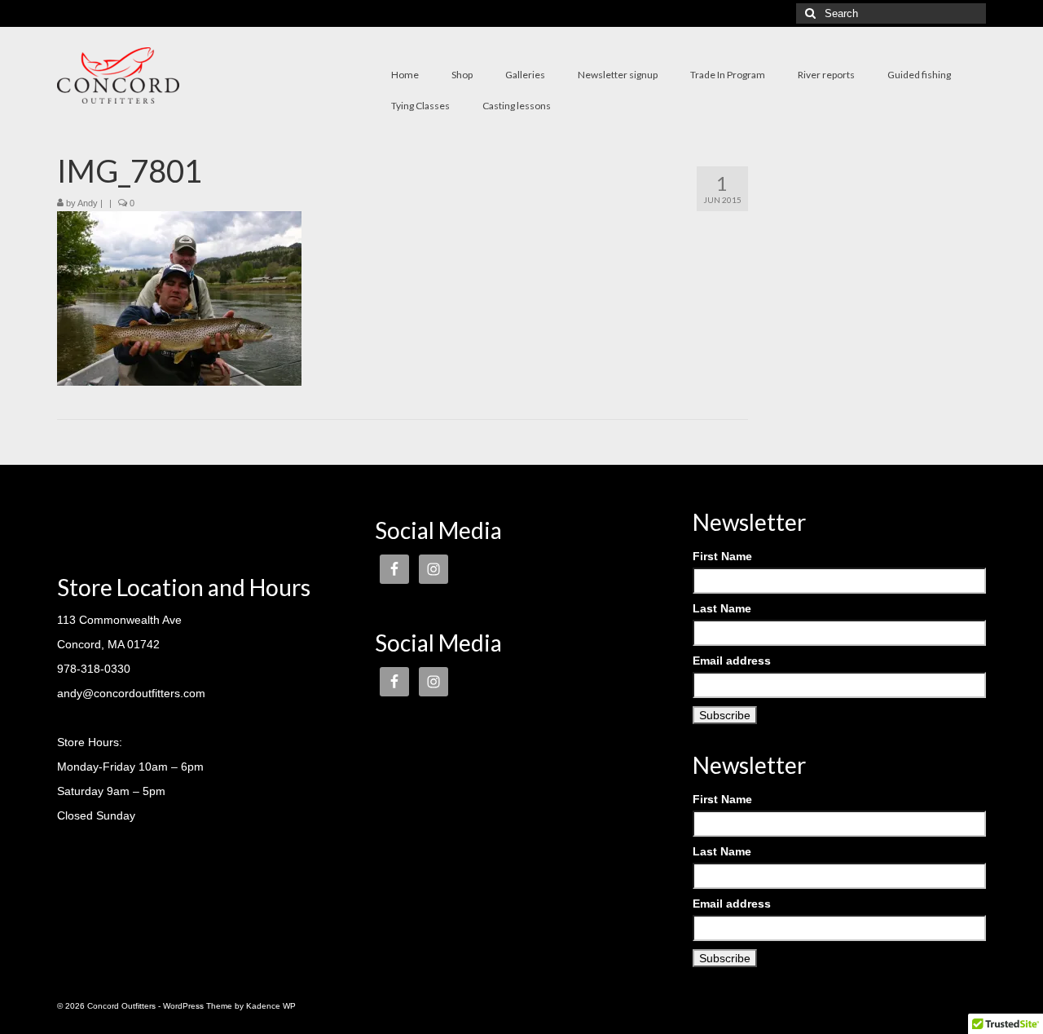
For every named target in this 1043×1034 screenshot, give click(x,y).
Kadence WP (271, 1005)
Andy (87, 203)
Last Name (722, 608)
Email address (732, 660)
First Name (722, 556)
